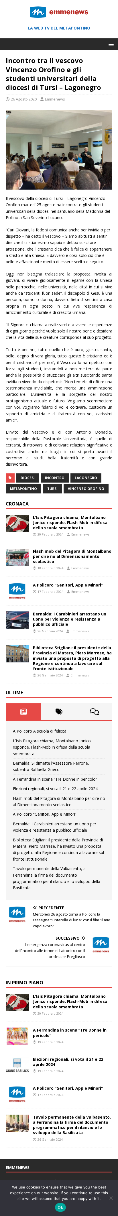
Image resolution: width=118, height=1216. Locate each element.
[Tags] (59, 711)
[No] (111, 1198)
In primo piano (24, 982)
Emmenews (55, 99)
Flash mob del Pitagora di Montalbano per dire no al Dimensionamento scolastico (72, 556)
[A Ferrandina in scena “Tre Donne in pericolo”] (17, 1041)
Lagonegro (86, 477)
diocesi (28, 477)
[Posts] (23, 711)
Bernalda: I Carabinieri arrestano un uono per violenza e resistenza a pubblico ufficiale (69, 619)
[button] (110, 44)
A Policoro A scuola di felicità (39, 731)
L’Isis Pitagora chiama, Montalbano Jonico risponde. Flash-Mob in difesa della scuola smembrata (70, 522)
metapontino (23, 488)
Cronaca (17, 504)
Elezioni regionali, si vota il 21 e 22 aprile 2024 (55, 788)
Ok (60, 1207)
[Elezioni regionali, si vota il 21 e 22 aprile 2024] (17, 1070)
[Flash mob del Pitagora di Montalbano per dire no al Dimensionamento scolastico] (17, 562)
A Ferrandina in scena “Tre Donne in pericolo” (55, 779)
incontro (54, 477)
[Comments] (94, 711)
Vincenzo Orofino (86, 488)
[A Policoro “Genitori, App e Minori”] (17, 596)
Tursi (52, 488)
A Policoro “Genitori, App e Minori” (68, 585)
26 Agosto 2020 (24, 99)
